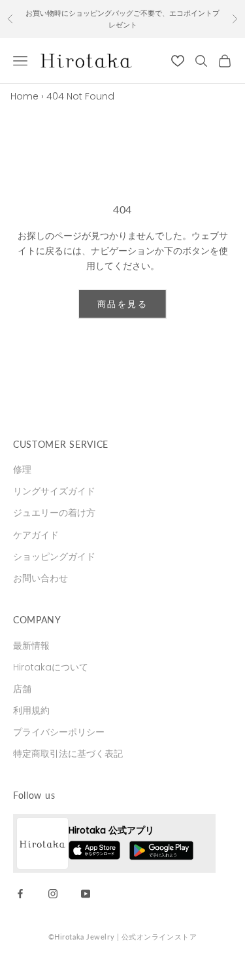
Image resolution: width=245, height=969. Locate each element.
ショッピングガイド (54, 556)
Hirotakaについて (50, 667)
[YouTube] (85, 893)
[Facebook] (20, 893)
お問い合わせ (40, 578)
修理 (22, 469)
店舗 (22, 688)
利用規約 (31, 710)
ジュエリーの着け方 (54, 512)
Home (24, 96)
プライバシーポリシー (59, 732)
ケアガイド (36, 534)
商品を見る (122, 304)
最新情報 (31, 645)
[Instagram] (52, 893)
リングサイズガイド (54, 491)
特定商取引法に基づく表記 (68, 753)
